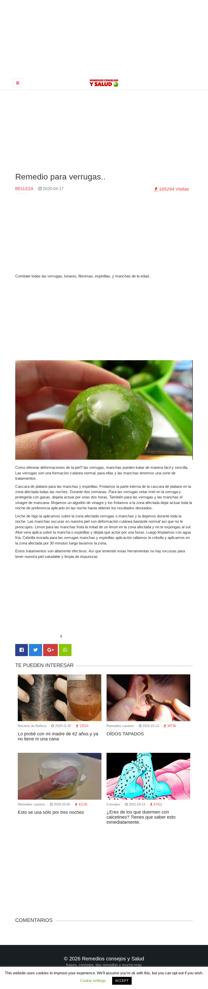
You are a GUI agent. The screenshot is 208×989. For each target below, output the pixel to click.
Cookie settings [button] (93, 980)
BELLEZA (24, 189)
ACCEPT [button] (122, 981)
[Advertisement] (104, 130)
